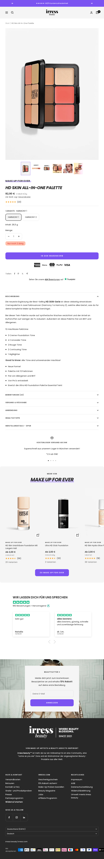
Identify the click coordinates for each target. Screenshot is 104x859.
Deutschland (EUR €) (16, 829)
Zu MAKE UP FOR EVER (52, 572)
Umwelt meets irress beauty (81, 796)
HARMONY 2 (31, 217)
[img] (53, 602)
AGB (73, 783)
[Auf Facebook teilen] (14, 274)
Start (7, 23)
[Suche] (12, 12)
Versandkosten (24, 197)
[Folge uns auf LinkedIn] (24, 817)
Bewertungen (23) (14, 395)
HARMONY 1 (13, 217)
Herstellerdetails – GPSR (18, 426)
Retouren (9, 783)
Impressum (76, 779)
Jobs (40, 794)
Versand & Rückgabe (16, 402)
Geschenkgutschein (48, 779)
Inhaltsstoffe (12, 418)
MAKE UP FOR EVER (17, 180)
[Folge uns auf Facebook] (9, 817)
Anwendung (11, 410)
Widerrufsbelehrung (80, 790)
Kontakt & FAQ (12, 787)
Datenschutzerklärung (82, 787)
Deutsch (10, 833)
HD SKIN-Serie (53, 301)
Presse (8, 794)
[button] (25, 168)
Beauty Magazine (46, 790)
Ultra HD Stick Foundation (56, 545)
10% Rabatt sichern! (47, 783)
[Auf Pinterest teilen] (18, 274)
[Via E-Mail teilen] (27, 273)
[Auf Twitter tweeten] (22, 274)
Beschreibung (12, 296)
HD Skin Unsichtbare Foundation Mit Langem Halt (21, 547)
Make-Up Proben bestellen (51, 787)
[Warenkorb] (97, 12)
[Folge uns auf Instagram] (16, 817)
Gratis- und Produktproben (18, 790)
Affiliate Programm (47, 798)
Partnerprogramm (14, 798)
